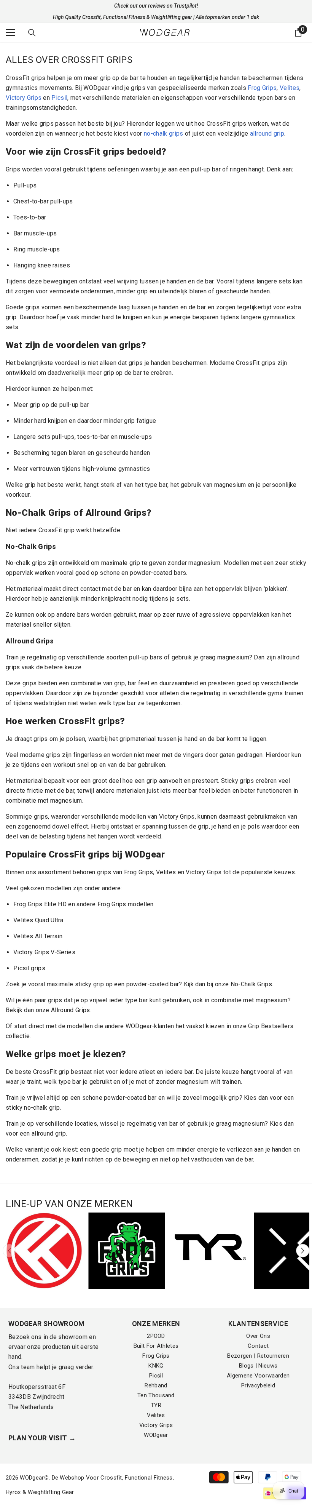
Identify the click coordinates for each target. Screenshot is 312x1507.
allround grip (267, 133)
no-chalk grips (163, 133)
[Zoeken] (32, 32)
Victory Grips (23, 97)
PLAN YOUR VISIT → (42, 1438)
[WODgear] (44, 1251)
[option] (44, 1251)
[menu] (10, 32)
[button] (302, 1250)
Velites (289, 87)
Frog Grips (262, 87)
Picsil (59, 97)
